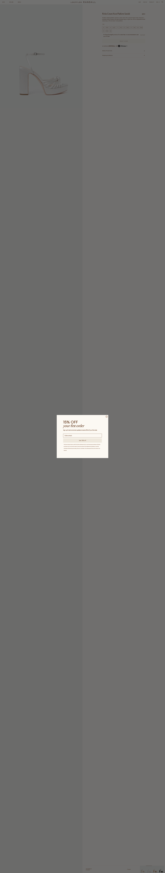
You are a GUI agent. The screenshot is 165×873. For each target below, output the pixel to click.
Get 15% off (82, 440)
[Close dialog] (107, 417)
